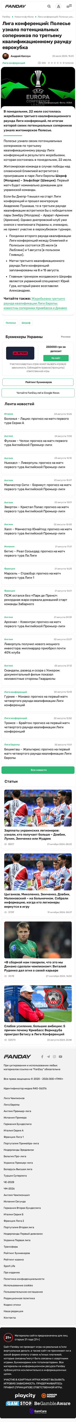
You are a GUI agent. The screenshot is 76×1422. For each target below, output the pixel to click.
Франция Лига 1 (14, 1137)
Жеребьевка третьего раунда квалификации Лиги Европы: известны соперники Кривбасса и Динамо (35, 303)
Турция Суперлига (15, 1175)
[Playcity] (25, 1396)
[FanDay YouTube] (60, 1057)
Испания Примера (15, 1117)
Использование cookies (18, 1285)
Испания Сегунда (15, 1201)
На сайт (55, 358)
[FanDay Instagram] (54, 1057)
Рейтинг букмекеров (38, 382)
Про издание (12, 1272)
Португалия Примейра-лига (21, 1143)
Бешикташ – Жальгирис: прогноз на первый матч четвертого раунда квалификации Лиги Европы (37, 753)
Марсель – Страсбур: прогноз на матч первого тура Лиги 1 (32, 575)
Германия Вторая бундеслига (22, 1208)
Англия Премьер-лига (17, 1111)
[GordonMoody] (49, 1396)
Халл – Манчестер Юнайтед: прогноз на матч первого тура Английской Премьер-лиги (38, 531)
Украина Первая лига (17, 1240)
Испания (9, 546)
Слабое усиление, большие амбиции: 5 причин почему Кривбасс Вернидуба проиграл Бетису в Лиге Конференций (34, 1030)
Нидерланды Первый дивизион (23, 1233)
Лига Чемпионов (14, 1098)
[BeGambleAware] (52, 1404)
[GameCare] (38, 1412)
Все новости (39, 770)
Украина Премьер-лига (18, 1162)
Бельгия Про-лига (15, 1156)
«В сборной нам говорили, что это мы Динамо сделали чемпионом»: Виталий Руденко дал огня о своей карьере (35, 966)
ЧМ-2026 (9, 1188)
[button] (49, 6)
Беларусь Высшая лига (18, 1169)
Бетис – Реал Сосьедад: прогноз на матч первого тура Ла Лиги (34, 553)
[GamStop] (19, 1404)
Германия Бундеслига (18, 1124)
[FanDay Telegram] (48, 1057)
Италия (8, 414)
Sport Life (9, 1266)
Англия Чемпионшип (17, 1195)
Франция (9, 568)
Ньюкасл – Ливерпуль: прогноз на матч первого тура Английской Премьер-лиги (34, 465)
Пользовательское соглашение (23, 1291)
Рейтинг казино (14, 1259)
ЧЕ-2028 (9, 1182)
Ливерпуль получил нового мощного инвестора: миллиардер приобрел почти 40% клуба (34, 648)
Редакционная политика (19, 1298)
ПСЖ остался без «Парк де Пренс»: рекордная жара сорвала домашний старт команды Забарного (35, 600)
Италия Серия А (13, 1130)
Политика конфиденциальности (24, 1279)
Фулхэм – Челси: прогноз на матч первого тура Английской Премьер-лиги (36, 443)
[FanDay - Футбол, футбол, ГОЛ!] (15, 6)
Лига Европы (12, 744)
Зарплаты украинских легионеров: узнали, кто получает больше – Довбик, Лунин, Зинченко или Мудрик (35, 834)
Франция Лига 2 (14, 1220)
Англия (8, 436)
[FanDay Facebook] (42, 1057)
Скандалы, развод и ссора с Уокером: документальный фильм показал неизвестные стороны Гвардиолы (32, 674)
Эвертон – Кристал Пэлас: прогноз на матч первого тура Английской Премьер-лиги (36, 509)
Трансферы (11, 1246)
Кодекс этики (12, 1304)
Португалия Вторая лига (19, 1227)
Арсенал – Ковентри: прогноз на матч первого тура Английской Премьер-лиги (34, 624)
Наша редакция (13, 1311)
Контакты (10, 1317)
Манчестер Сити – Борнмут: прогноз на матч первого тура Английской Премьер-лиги (37, 487)
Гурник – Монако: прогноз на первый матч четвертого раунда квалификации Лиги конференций (36, 701)
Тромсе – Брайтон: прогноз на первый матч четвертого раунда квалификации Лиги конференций (37, 727)
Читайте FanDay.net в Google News (38, 392)
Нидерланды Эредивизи (19, 1149)
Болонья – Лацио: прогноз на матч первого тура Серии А (36, 421)
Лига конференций (13, 63)
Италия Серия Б (13, 1214)
